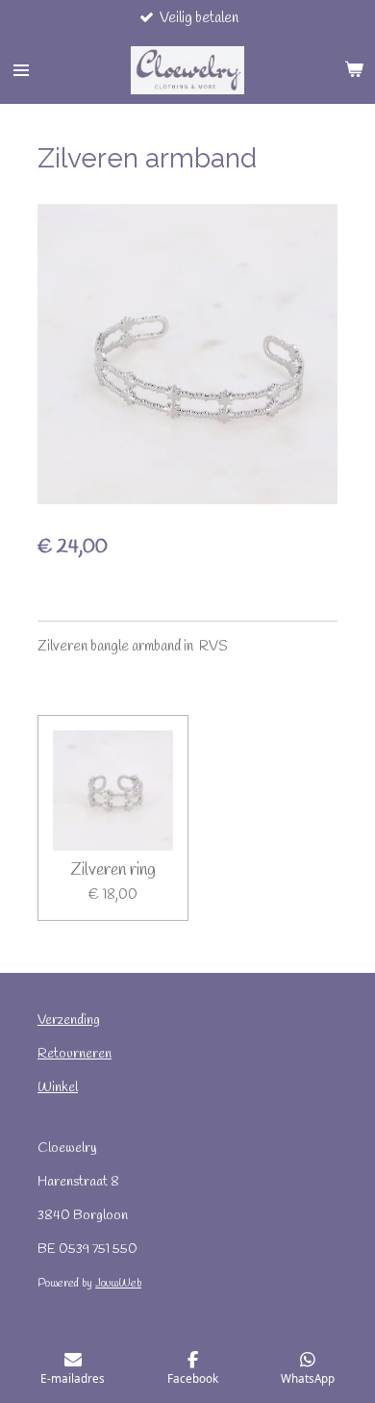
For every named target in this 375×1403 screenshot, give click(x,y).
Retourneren (75, 1054)
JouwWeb (118, 1283)
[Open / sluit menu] (21, 70)
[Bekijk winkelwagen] (354, 70)
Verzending (69, 1020)
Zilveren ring (113, 870)
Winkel (58, 1088)
